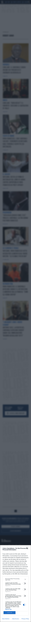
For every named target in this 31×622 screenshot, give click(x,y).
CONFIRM (9, 612)
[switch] (24, 583)
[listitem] (15, 579)
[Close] (27, 548)
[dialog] (15, 583)
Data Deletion (5, 618)
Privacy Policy (25, 618)
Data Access (15, 618)
